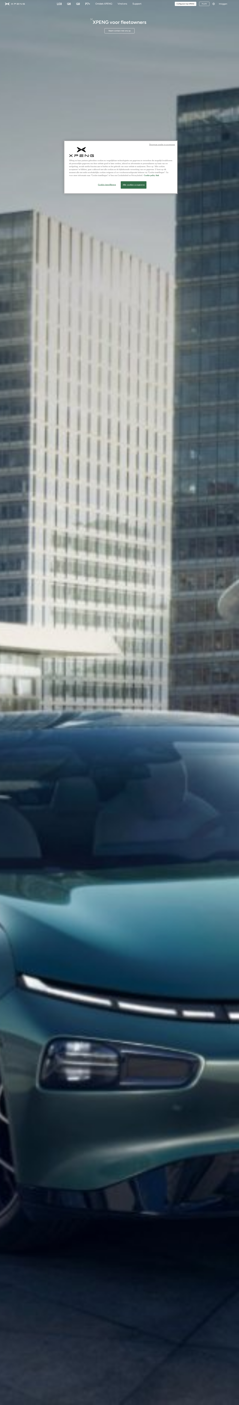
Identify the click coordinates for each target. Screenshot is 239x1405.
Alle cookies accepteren (134, 185)
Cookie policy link (151, 175)
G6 (69, 4)
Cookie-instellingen (107, 185)
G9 (78, 4)
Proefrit (204, 4)
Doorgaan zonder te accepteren (162, 145)
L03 (59, 4)
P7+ (87, 4)
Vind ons (122, 3)
